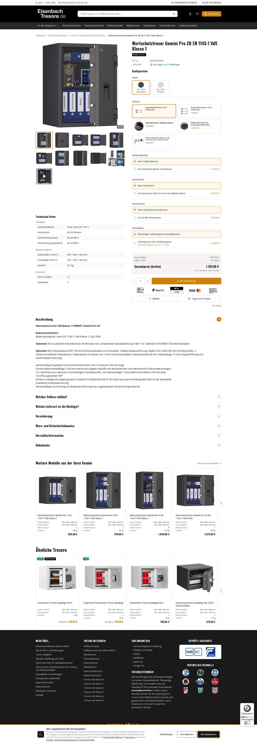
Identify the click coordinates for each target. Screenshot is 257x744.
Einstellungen (166, 734)
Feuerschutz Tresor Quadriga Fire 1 (147, 602)
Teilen (218, 305)
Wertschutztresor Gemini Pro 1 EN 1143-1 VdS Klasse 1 (54, 517)
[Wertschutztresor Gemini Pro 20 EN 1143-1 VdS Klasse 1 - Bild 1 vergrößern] (80, 85)
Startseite (40, 35)
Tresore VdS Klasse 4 (94, 696)
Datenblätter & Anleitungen (49, 674)
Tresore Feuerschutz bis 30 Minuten (87, 35)
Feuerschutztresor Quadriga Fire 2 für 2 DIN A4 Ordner (195, 604)
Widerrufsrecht (43, 686)
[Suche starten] (174, 13)
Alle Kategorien (48, 25)
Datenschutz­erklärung (113, 737)
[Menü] (252, 705)
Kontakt (39, 695)
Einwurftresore (91, 662)
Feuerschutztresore (94, 25)
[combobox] (128, 14)
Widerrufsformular (44, 682)
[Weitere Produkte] (221, 503)
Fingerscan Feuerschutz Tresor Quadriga (103, 602)
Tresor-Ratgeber (44, 654)
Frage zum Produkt (201, 298)
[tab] (44, 140)
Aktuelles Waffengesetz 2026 (50, 658)
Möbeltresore (133, 25)
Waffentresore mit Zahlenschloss (99, 650)
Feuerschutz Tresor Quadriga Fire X (55, 602)
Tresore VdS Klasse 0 (94, 679)
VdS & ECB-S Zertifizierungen (50, 650)
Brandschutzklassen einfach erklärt (52, 646)
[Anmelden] (190, 14)
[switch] (247, 723)
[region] (128, 503)
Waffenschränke (115, 25)
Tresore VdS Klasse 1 (94, 683)
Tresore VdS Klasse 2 (94, 687)
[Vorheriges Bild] (39, 85)
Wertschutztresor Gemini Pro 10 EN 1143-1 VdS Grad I (193, 517)
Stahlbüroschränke (188, 25)
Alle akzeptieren (208, 734)
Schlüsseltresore (167, 25)
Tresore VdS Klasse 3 (94, 692)
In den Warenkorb (186, 281)
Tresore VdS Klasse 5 (94, 700)
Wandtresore (149, 25)
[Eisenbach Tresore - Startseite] (52, 14)
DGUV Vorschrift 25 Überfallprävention (54, 662)
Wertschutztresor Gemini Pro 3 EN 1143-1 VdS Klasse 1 (146, 517)
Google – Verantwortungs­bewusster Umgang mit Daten (70, 740)
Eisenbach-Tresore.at (46, 690)
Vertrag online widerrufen (48, 678)
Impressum (130, 737)
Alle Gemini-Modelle (208, 463)
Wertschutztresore (71, 25)
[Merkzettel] (197, 14)
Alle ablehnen (186, 734)
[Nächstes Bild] (121, 85)
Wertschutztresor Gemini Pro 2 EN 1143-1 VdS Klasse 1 (100, 517)
